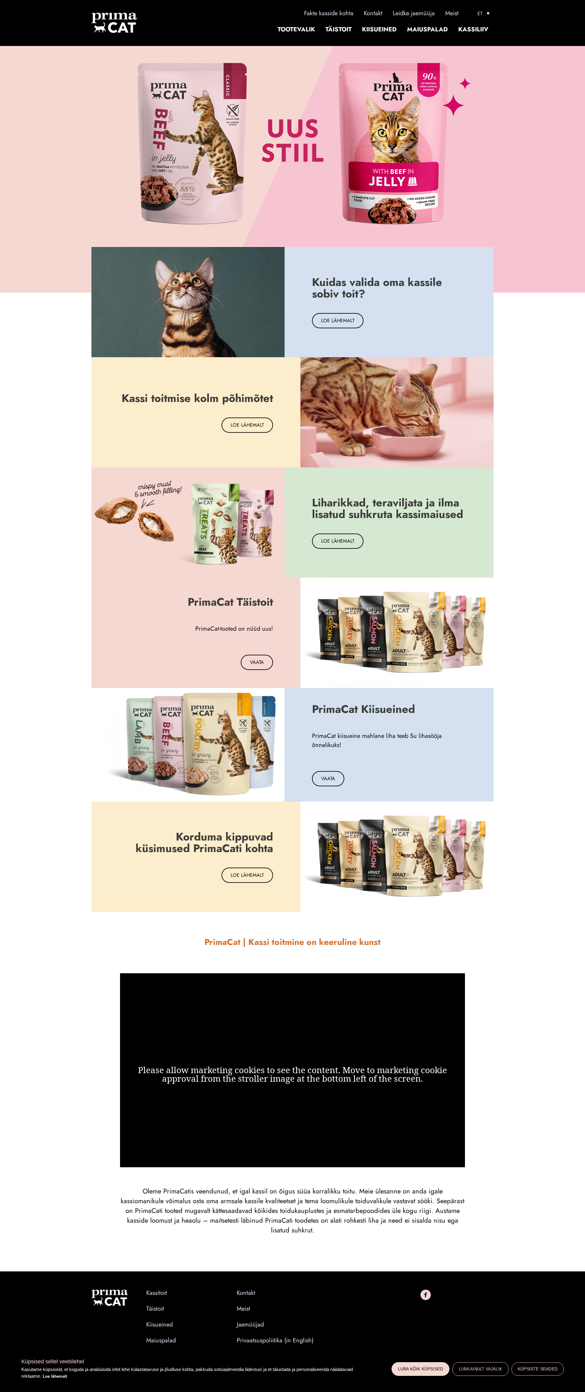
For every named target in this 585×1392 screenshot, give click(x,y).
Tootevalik (296, 29)
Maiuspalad (427, 29)
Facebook (425, 1295)
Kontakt (373, 13)
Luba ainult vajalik (480, 1369)
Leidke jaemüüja (414, 13)
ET (479, 13)
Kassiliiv (473, 29)
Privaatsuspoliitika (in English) (275, 1340)
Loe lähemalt (55, 1376)
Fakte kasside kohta (328, 13)
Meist (452, 13)
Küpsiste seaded (538, 1369)
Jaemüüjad (250, 1324)
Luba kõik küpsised (420, 1369)
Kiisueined (379, 29)
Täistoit (338, 29)
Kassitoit (156, 1293)
